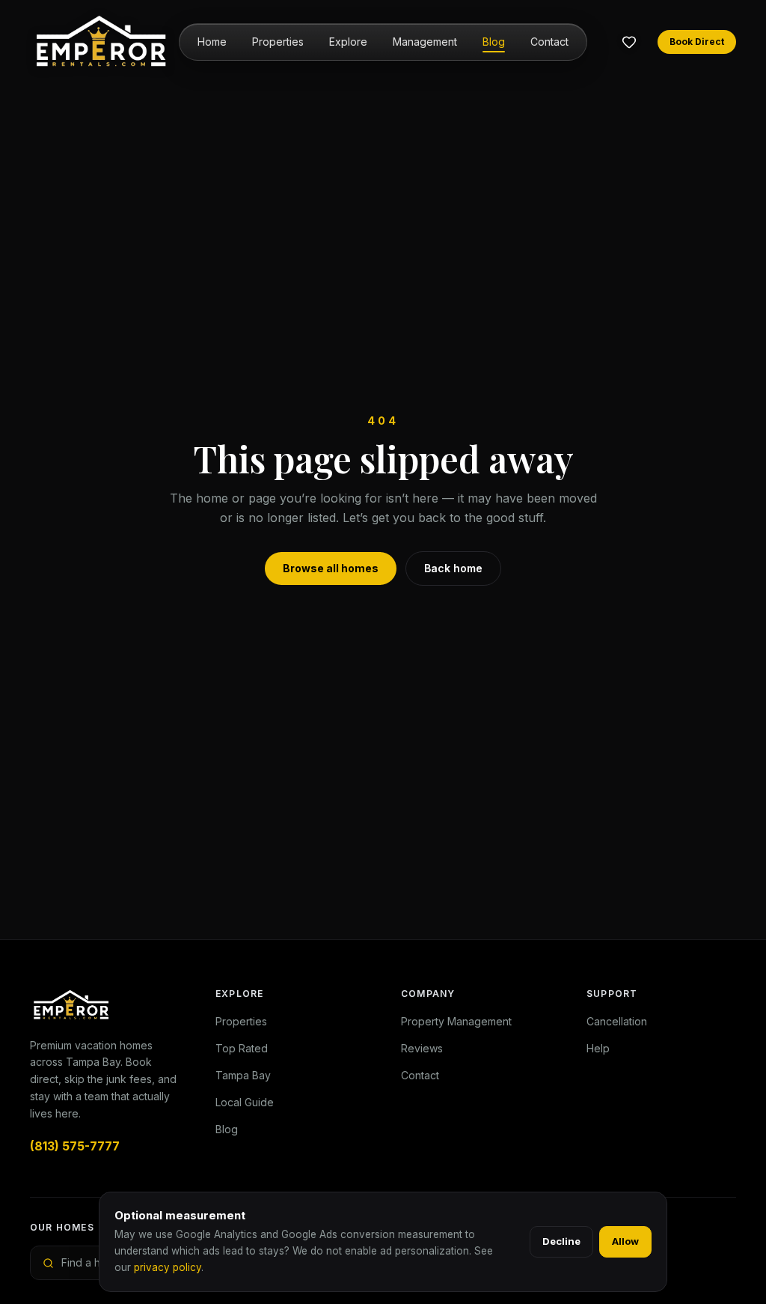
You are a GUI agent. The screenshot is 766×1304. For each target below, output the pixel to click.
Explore (348, 41)
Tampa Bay (243, 1075)
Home (212, 41)
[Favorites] (629, 41)
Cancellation (616, 1021)
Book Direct (697, 41)
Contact (549, 41)
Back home (453, 568)
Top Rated (241, 1048)
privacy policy (167, 1267)
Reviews (422, 1048)
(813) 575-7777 (75, 1145)
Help (598, 1048)
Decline (561, 1241)
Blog (493, 41)
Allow (625, 1241)
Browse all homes (331, 568)
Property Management (456, 1021)
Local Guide (244, 1102)
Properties (278, 41)
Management (425, 41)
